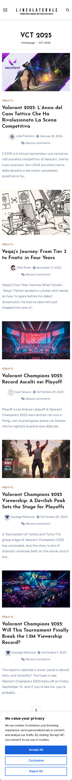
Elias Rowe (24, 267)
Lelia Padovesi (25, 136)
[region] (36, 746)
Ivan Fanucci (23, 392)
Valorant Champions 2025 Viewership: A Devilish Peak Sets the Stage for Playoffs (33, 501)
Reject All (36, 771)
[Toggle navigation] (5, 10)
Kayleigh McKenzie (23, 517)
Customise (36, 760)
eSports (7, 100)
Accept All (36, 750)
